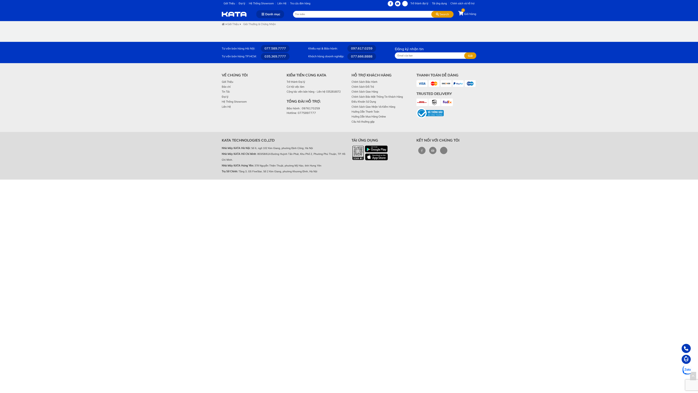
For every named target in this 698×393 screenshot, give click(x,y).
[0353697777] (686, 348)
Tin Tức (226, 91)
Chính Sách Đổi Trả (363, 86)
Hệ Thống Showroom (261, 3)
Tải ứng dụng (439, 3)
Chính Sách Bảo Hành (364, 82)
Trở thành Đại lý (296, 82)
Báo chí (226, 86)
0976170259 (311, 108)
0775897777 (307, 113)
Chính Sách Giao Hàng (365, 91)
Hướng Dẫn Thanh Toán (365, 111)
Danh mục (272, 14)
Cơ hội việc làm (295, 86)
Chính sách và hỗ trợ (462, 3)
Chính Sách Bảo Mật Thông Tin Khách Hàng (377, 96)
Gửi (470, 55)
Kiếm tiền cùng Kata (306, 75)
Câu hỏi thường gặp (363, 121)
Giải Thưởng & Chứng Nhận (259, 24)
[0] (461, 14)
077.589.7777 (275, 48)
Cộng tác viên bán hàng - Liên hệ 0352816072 (314, 91)
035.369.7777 (275, 56)
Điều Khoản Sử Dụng (364, 101)
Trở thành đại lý (419, 3)
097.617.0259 (361, 48)
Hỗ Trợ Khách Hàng (372, 75)
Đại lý (242, 3)
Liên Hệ (281, 3)
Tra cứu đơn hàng (300, 3)
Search (444, 14)
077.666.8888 (361, 56)
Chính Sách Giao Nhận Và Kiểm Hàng (373, 106)
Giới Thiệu (229, 3)
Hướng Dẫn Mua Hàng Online (369, 116)
